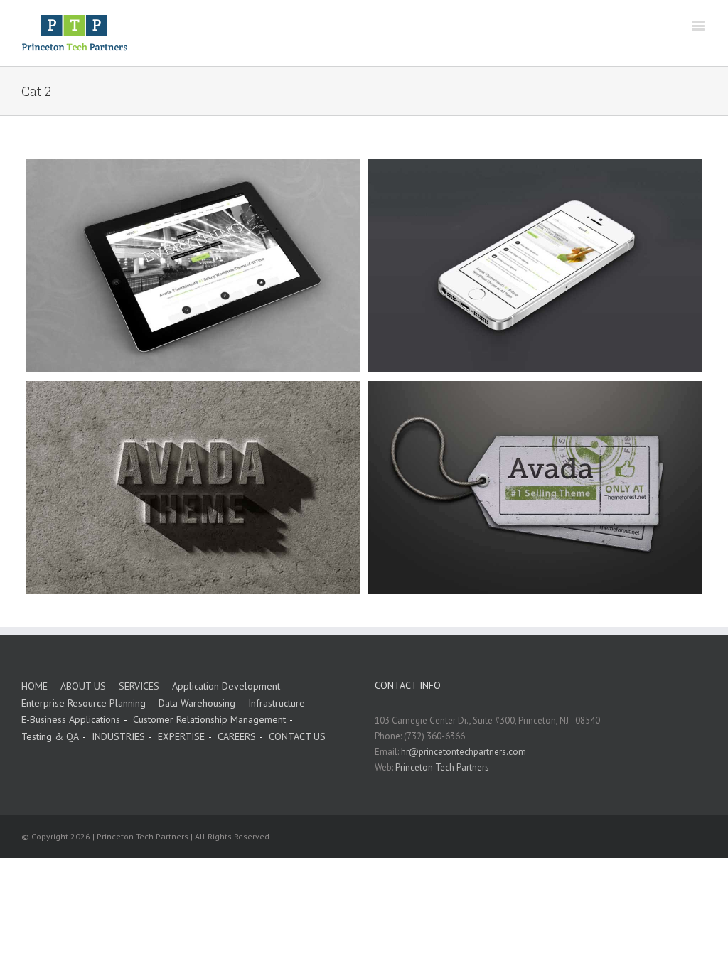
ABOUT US (83, 686)
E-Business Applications (70, 719)
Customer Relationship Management (209, 719)
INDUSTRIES (118, 736)
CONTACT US (297, 736)
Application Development (226, 686)
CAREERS (237, 736)
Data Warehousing (197, 703)
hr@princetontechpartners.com (463, 752)
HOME (34, 686)
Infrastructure (276, 703)
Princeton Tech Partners (442, 767)
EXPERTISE (181, 736)
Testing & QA (50, 736)
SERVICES (139, 686)
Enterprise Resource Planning (83, 703)
